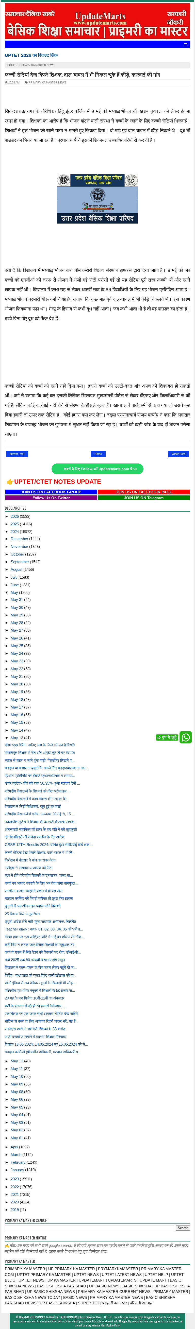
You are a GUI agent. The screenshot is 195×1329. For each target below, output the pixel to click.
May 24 (17, 653)
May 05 (17, 1107)
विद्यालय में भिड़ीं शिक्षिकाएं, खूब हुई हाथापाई (33, 806)
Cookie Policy (113, 1325)
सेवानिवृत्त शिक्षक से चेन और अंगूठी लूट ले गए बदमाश (40, 752)
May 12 (17, 1061)
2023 (15, 1179)
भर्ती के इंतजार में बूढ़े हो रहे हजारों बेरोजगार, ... (36, 1006)
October (18, 554)
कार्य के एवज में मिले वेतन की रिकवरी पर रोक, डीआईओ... (43, 952)
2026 (15, 516)
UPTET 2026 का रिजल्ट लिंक (31, 55)
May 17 (17, 707)
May (15, 592)
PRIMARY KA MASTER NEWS (47, 82)
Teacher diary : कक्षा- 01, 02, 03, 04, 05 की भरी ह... (44, 929)
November (20, 546)
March (16, 1154)
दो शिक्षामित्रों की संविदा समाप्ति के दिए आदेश (34, 837)
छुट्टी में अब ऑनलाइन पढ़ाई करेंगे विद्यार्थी (32, 906)
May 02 (17, 1130)
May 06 (17, 1099)
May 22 (17, 669)
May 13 (17, 738)
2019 (15, 1209)
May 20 (17, 684)
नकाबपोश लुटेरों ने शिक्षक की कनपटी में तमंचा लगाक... (41, 822)
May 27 (17, 630)
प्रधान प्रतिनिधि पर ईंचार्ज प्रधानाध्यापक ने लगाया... (40, 775)
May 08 (17, 1092)
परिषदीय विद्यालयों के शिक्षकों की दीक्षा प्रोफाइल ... (38, 791)
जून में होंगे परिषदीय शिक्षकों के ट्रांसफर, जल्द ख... (39, 875)
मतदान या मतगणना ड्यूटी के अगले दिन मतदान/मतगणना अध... (47, 768)
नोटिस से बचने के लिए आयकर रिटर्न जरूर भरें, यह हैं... (41, 1021)
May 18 (17, 699)
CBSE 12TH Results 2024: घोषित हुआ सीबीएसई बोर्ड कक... (48, 844)
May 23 (17, 661)
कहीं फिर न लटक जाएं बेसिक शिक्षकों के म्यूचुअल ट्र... (41, 944)
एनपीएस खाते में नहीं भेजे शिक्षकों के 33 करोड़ (35, 1029)
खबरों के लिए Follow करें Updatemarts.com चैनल (100, 469)
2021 (15, 1194)
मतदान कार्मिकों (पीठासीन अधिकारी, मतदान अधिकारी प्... (43, 1052)
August (17, 569)
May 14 (17, 730)
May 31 (17, 599)
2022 (15, 1187)
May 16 (17, 715)
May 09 (17, 1084)
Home (98, 453)
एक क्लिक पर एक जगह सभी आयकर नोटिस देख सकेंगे (41, 1013)
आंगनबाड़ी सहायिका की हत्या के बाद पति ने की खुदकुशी (41, 829)
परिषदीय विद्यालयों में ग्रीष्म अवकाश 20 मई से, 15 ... (40, 814)
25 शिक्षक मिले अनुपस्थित (22, 914)
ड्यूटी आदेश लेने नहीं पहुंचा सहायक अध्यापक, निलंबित (40, 921)
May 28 (17, 622)
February (19, 1162)
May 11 (17, 1068)
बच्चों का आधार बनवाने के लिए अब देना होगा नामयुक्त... (41, 883)
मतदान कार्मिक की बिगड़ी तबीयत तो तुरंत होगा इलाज (39, 898)
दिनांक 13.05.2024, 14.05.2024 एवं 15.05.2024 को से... (46, 1044)
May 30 (17, 607)
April (15, 1147)
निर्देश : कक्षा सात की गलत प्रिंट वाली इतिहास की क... (40, 975)
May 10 (17, 1076)
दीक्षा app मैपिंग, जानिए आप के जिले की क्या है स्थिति (40, 745)
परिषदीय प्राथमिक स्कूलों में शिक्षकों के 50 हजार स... (40, 990)
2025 (15, 524)
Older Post (178, 453)
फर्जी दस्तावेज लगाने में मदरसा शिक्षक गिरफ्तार (36, 1036)
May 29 (17, 615)
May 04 (17, 1115)
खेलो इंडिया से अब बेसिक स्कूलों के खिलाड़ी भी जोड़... (40, 983)
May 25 (17, 646)
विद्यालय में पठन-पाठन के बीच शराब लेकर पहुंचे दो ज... (41, 967)
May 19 (17, 691)
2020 (15, 1202)
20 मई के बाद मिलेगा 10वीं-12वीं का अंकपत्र (34, 998)
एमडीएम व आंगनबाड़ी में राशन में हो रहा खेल (33, 891)
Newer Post (17, 453)
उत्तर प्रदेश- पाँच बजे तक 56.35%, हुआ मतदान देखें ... (42, 783)
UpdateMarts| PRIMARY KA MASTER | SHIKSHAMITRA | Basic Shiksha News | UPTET (65, 1317)
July (15, 577)
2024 (15, 531)
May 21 (17, 676)
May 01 (17, 1138)
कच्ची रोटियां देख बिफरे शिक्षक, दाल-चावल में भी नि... (40, 852)
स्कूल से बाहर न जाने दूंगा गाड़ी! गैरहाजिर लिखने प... (40, 760)
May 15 (17, 722)
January (18, 1170)
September (20, 562)
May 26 (17, 638)
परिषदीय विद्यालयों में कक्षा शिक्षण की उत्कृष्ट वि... (37, 799)
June (15, 585)
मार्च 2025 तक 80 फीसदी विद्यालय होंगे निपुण (35, 960)
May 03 (17, 1122)
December (20, 539)
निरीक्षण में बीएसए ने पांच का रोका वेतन (30, 860)
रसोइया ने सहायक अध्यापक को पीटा (28, 868)
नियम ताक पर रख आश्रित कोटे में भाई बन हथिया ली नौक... (44, 937)
